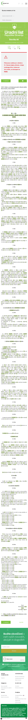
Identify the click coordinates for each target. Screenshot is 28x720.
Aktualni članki (4, 695)
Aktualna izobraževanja (19, 676)
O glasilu (3, 677)
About (21, 695)
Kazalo (6, 81)
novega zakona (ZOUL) (14, 708)
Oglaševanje (17, 700)
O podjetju (17, 695)
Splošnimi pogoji (16, 664)
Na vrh (21, 622)
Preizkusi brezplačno (19, 687)
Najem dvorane (18, 680)
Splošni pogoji (18, 702)
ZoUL (12, 65)
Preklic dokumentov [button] (7, 20)
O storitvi (17, 686)
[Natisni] (23, 80)
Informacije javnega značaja (20, 698)
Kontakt (17, 697)
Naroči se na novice (5, 697)
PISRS (6, 71)
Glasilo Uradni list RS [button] (7, 16)
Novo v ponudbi (4, 686)
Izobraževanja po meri (19, 678)
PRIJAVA (14, 651)
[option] (14, 39)
